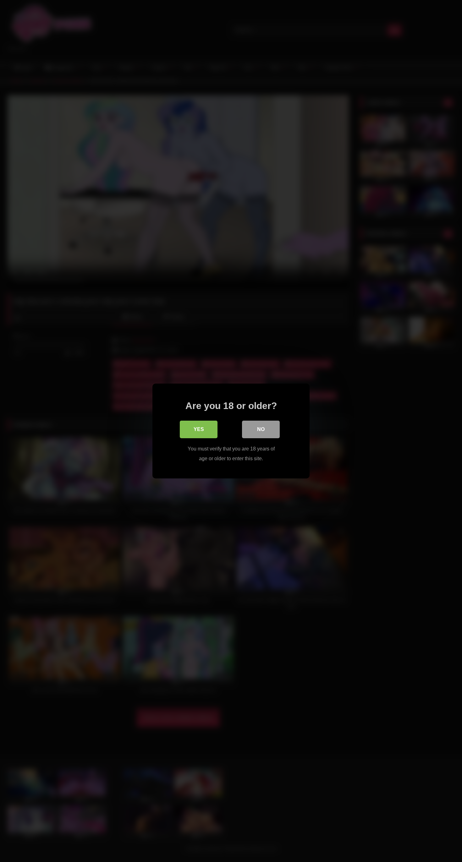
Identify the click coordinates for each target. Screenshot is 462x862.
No (261, 429)
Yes (199, 429)
